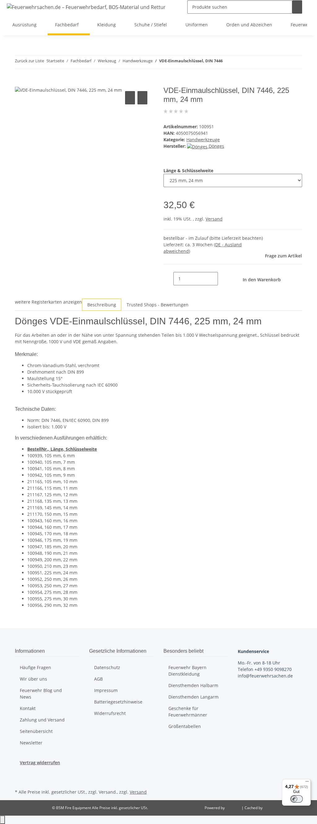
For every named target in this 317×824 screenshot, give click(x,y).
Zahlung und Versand (42, 720)
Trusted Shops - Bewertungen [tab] (158, 305)
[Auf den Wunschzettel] (142, 97)
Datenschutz (107, 667)
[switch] (296, 799)
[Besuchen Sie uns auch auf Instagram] (20, 780)
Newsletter (31, 743)
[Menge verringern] (168, 278)
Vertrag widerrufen (40, 762)
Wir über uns (33, 679)
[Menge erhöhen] (223, 278)
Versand (214, 219)
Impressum (106, 690)
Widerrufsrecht (110, 713)
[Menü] (307, 783)
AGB (98, 679)
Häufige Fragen (35, 667)
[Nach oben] (2, 820)
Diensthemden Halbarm (193, 685)
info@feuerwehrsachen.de (265, 676)
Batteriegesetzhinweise (118, 702)
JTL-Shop (233, 807)
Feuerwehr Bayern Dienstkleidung (187, 670)
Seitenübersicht (36, 731)
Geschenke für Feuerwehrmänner (187, 711)
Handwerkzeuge (203, 139)
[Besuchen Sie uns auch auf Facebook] (20, 773)
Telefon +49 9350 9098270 (265, 669)
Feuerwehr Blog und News (41, 693)
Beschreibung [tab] (101, 305)
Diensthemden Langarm (193, 697)
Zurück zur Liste (29, 61)
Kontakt (28, 708)
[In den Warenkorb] (20, 82)
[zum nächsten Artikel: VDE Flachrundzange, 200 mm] (239, 62)
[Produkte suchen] (297, 7)
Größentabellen (184, 726)
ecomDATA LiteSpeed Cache (287, 807)
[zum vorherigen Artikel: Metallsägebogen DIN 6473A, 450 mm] (227, 62)
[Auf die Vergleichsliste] (130, 97)
